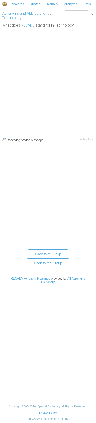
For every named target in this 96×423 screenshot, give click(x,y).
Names (52, 4)
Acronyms (69, 4)
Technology (11, 18)
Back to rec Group (48, 263)
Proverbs (17, 4)
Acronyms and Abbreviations (25, 13)
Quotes (35, 4)
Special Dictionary (4, 4)
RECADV (28, 25)
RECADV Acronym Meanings (30, 278)
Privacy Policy (48, 412)
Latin (87, 4)
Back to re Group (48, 254)
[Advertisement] (48, 83)
